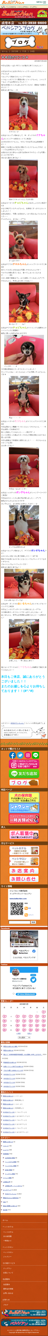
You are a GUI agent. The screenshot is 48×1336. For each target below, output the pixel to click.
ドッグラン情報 (10, 1174)
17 (4, 1026)
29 (37, 1030)
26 (17, 1030)
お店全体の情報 (10, 1158)
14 (30, 1021)
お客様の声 (6, 1182)
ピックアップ (7, 1190)
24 (4, 1030)
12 (17, 1021)
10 (4, 1021)
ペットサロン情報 (10, 1166)
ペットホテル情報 (10, 1162)
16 (43, 1021)
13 (24, 1021)
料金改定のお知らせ (9, 1062)
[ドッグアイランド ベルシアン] (13, 2)
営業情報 (6, 1154)
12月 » (29, 1033)
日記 (4, 1202)
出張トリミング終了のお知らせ (13, 1066)
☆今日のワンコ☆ (15, 57)
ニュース (6, 1150)
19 (17, 1026)
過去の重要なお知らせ (10, 1206)
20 (24, 1026)
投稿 (29, 908)
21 (30, 1026)
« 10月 (19, 1033)
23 (44, 1026)
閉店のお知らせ (8, 1050)
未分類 (5, 1210)
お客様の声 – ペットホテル (13, 1186)
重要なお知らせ (8, 1142)
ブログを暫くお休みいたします (13, 1070)
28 (30, 1030)
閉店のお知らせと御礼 (10, 1046)
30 (44, 1030)
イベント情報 (7, 1178)
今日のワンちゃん (17, 723)
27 (24, 1030)
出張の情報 (8, 1170)
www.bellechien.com (18, 899)
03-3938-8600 (34, 23)
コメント (31, 915)
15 (37, 1021)
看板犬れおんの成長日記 (11, 1198)
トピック (6, 1146)
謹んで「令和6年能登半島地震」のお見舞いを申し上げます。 (22, 1054)
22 (37, 1026)
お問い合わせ (42, 15)
